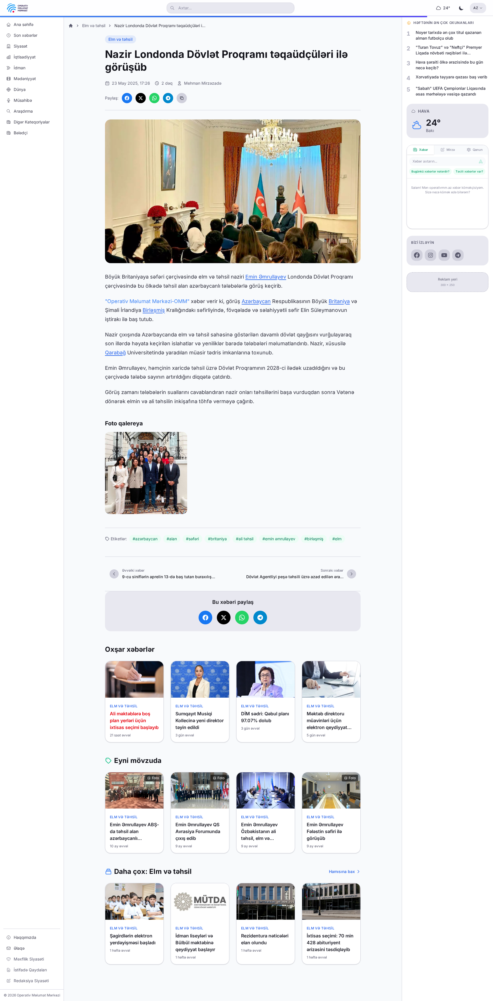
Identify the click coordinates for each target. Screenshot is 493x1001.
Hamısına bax (342, 871)
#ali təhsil (244, 538)
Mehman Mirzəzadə (202, 83)
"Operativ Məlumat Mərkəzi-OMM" (147, 301)
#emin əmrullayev (278, 538)
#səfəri (192, 538)
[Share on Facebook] (127, 98)
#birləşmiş (313, 538)
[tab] (420, 150)
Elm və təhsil (93, 25)
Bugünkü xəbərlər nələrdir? (430, 171)
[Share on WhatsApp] (154, 98)
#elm (337, 538)
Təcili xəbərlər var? (469, 171)
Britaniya (339, 301)
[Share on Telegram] (168, 98)
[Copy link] (182, 98)
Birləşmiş (154, 310)
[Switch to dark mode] (461, 8)
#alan (172, 538)
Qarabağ (115, 353)
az (475, 8)
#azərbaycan (145, 538)
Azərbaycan (256, 301)
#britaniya (217, 538)
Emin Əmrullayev (265, 277)
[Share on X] (141, 98)
